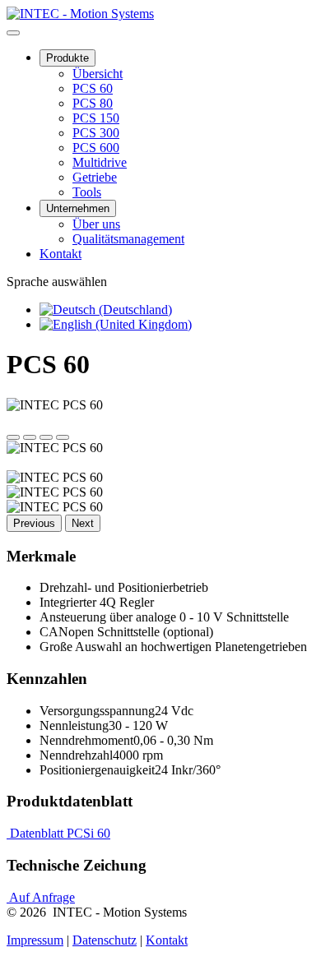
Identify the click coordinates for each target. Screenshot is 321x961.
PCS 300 (95, 133)
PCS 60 (92, 88)
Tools (86, 192)
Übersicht (97, 74)
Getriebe (94, 177)
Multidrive (99, 162)
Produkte (67, 58)
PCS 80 (92, 103)
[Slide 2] (29, 437)
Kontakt (60, 254)
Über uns (96, 224)
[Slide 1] (13, 437)
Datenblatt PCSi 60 (58, 833)
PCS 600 (95, 148)
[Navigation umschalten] (13, 32)
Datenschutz (104, 940)
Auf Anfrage (41, 897)
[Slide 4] (62, 437)
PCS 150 (95, 118)
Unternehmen (77, 208)
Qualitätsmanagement (128, 239)
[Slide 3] (46, 437)
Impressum (35, 940)
